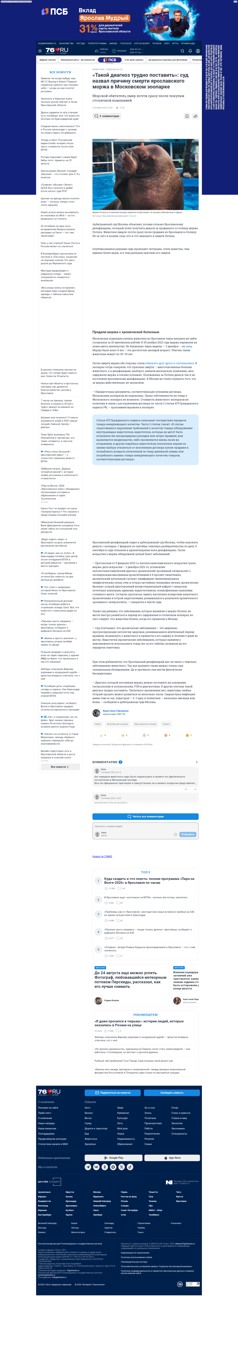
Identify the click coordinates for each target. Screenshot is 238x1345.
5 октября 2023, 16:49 (102, 108)
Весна (88, 1118)
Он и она (150, 1107)
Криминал (123, 1112)
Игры (175, 43)
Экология (176, 1123)
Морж (98, 724)
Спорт (174, 1107)
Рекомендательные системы (134, 1262)
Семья (148, 1144)
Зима (120, 1107)
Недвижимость (47, 43)
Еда (87, 1133)
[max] (113, 1167)
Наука (120, 1133)
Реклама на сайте (48, 1107)
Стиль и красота (180, 1112)
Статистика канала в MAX (53, 1144)
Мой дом (122, 1128)
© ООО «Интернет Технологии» (90, 1284)
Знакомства (66, 43)
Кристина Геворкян (116, 710)
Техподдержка (46, 1133)
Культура (122, 1118)
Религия (149, 1138)
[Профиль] (198, 51)
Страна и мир (179, 1118)
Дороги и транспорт (96, 1128)
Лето (120, 1123)
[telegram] (88, 1167)
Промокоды (188, 43)
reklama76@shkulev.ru (185, 1244)
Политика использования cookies (136, 1257)
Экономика (178, 1128)
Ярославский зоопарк (145, 724)
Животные (91, 1138)
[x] (121, 1167)
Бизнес (89, 1112)
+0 (186, 789)
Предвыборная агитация (52, 1138)
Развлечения (152, 1133)
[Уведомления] (190, 51)
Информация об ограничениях (135, 1253)
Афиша (113, 43)
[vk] (96, 1167)
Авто (87, 1107)
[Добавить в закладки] (187, 116)
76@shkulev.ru (73, 1270)
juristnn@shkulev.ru (46, 1275)
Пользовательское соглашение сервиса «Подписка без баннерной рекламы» (156, 1266)
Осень (148, 1112)
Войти (104, 835)
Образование (124, 1144)
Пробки (157, 43)
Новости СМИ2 (102, 856)
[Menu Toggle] (40, 51)
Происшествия (153, 1123)
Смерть (166, 724)
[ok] (105, 1167)
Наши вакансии (47, 1128)
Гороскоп (126, 43)
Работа (149, 1128)
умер (189, 346)
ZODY (167, 43)
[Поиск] (182, 51)
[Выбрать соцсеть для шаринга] (195, 116)
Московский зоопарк (117, 724)
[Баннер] (110, 60)
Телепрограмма (97, 43)
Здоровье (90, 1144)
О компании (45, 1118)
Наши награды (46, 1123)
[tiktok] (130, 1167)
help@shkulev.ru (59, 1277)
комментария (109, 116)
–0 (194, 789)
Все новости (60, 72)
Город (88, 1123)
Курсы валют (142, 43)
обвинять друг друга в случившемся (169, 363)
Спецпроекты (179, 1133)
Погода (80, 43)
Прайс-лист (44, 1112)
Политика (150, 1118)
